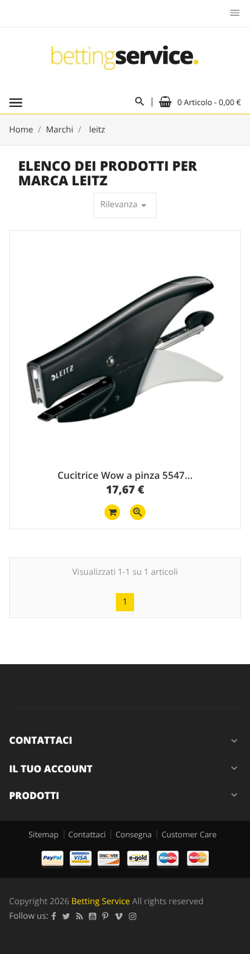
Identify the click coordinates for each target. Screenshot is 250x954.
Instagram (133, 916)
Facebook (54, 916)
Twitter (66, 916)
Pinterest (106, 916)
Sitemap (44, 834)
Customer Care (189, 834)
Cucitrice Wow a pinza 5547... (125, 475)
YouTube (92, 916)
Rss (79, 916)
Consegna (133, 834)
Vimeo (119, 916)
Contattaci (87, 834)
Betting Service (101, 901)
